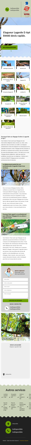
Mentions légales (24, 440)
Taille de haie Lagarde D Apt (22, 396)
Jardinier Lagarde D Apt (6, 396)
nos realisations (9, 47)
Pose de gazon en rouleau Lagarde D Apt (13, 405)
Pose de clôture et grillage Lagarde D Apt (6, 406)
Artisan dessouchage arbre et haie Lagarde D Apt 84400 (23, 406)
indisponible (14, 8)
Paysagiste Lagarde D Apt (13, 396)
